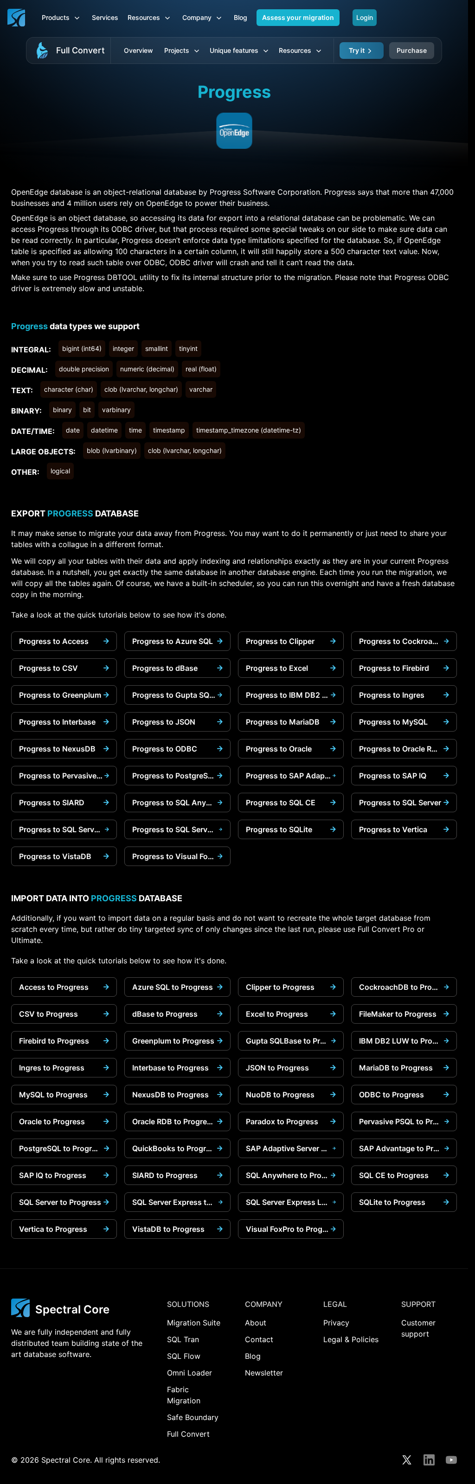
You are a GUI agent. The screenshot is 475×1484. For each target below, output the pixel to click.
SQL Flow (183, 1356)
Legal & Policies (351, 1339)
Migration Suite (193, 1322)
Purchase (412, 50)
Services (105, 17)
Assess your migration (298, 17)
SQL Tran (183, 1339)
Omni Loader (189, 1372)
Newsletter (264, 1372)
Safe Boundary (192, 1417)
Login (364, 17)
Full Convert (80, 50)
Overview (138, 50)
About (255, 1322)
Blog (240, 17)
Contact (259, 1339)
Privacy (336, 1322)
